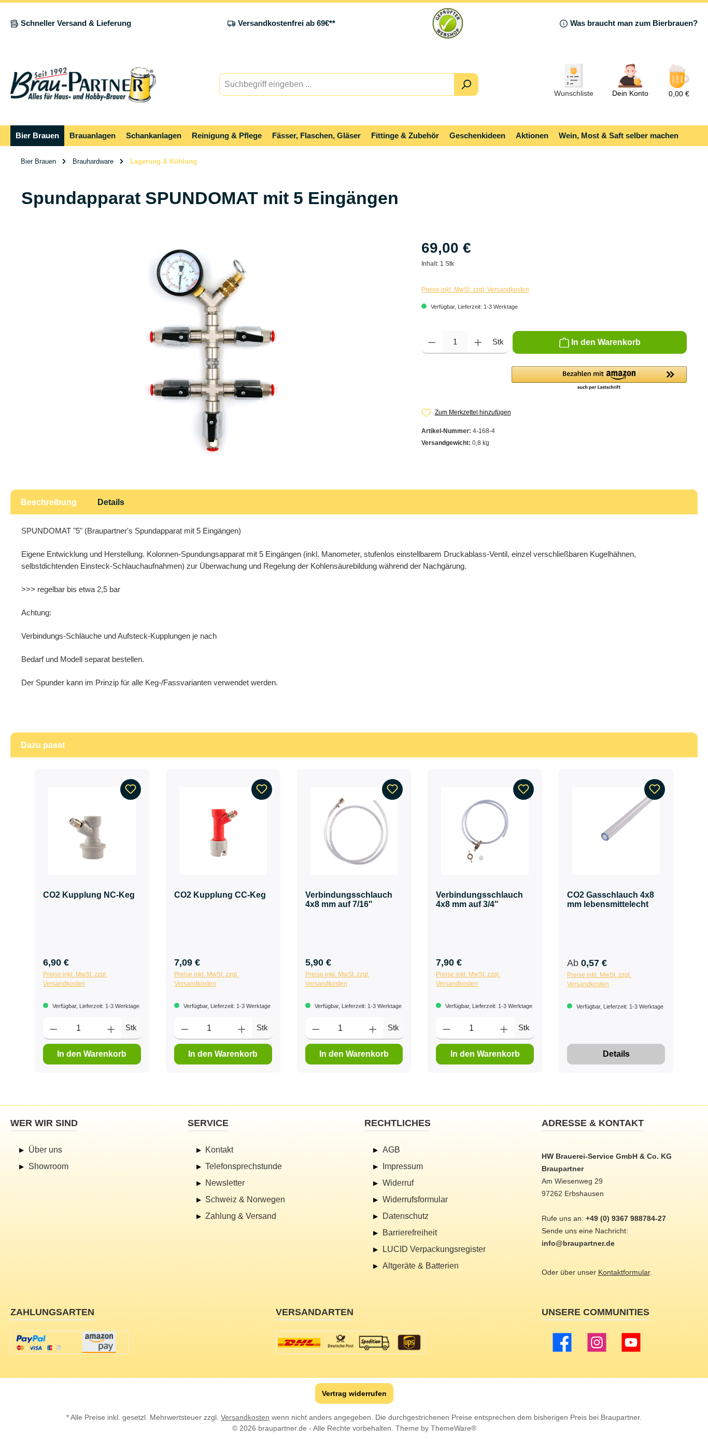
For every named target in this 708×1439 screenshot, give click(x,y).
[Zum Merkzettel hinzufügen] (130, 789)
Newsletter (225, 1182)
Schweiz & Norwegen (245, 1199)
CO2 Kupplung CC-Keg (220, 894)
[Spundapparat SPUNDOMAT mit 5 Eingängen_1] (211, 348)
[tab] (48, 502)
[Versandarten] (351, 1342)
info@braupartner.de (578, 1243)
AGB (391, 1149)
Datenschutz (406, 1216)
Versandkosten (245, 1417)
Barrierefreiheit (410, 1232)
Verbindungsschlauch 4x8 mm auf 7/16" (348, 899)
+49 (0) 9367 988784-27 (626, 1218)
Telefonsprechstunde (243, 1166)
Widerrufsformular (415, 1199)
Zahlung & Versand (240, 1216)
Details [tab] (110, 502)
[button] (599, 378)
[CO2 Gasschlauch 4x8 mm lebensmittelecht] (616, 831)
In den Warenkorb (91, 1053)
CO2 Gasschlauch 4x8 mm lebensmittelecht (610, 899)
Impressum (403, 1166)
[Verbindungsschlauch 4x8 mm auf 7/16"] (354, 831)
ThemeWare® (453, 1428)
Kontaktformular (624, 1272)
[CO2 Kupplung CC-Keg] (223, 831)
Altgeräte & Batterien (421, 1265)
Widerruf (398, 1182)
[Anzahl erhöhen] (478, 342)
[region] (211, 348)
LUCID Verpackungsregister (434, 1249)
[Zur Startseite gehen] (82, 85)
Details (616, 1053)
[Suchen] (466, 84)
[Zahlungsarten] (69, 1342)
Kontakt (219, 1149)
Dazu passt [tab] (43, 745)
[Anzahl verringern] (432, 342)
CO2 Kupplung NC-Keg (89, 894)
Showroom (48, 1166)
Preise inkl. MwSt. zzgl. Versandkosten (475, 289)
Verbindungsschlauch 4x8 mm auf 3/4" (479, 899)
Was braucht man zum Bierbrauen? (634, 23)
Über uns (45, 1149)
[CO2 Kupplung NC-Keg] (92, 831)
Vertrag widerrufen (354, 1393)
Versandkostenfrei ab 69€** (286, 23)
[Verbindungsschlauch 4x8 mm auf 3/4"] (485, 831)
